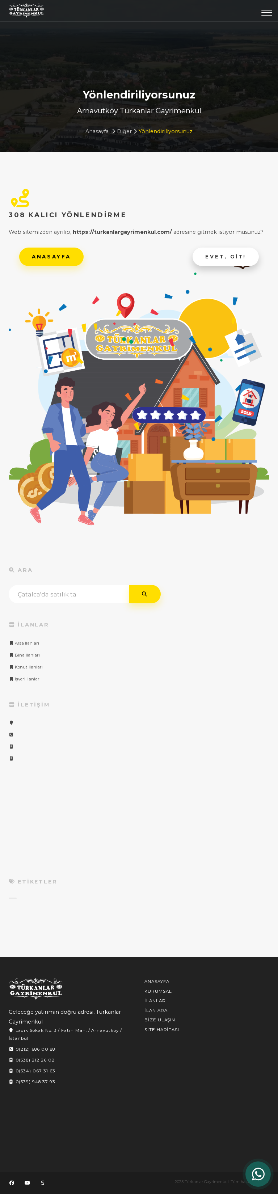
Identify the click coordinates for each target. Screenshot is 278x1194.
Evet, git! (225, 257)
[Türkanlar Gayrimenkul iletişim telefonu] (11, 734)
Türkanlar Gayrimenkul (26, 12)
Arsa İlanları (26, 643)
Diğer (124, 131)
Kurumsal (158, 991)
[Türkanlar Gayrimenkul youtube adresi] (27, 1183)
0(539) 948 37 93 (34, 1081)
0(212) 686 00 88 (34, 1049)
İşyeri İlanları (27, 679)
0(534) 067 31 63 (34, 1070)
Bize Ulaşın (159, 1019)
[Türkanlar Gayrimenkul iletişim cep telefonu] (11, 746)
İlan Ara (156, 1010)
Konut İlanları (28, 667)
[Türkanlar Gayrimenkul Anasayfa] (36, 989)
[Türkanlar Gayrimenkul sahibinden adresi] (43, 1183)
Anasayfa (97, 131)
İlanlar (155, 1000)
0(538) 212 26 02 (34, 1060)
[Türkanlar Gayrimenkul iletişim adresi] (11, 722)
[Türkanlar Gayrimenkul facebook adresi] (11, 1183)
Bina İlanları (27, 655)
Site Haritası (161, 1029)
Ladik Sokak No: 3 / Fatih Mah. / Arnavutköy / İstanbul (65, 1034)
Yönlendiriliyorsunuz (166, 131)
